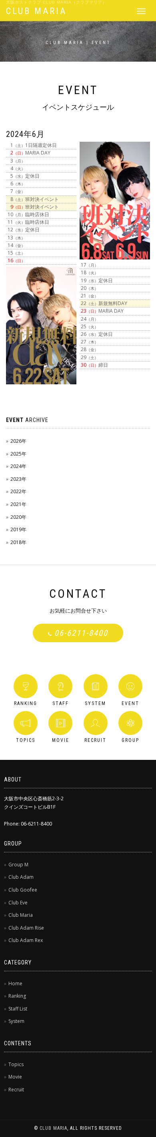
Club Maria (20, 915)
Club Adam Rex (25, 940)
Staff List (17, 1008)
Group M (18, 864)
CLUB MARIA (36, 11)
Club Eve (18, 902)
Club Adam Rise (26, 927)
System (16, 1021)
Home (15, 983)
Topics (16, 1064)
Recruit (16, 1089)
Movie (15, 1076)
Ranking (17, 995)
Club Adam (21, 877)
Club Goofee (22, 889)
